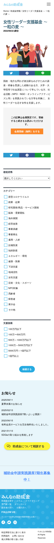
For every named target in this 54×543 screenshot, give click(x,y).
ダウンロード (20, 504)
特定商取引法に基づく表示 (13, 532)
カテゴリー (9, 190)
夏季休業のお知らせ (11, 403)
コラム (19, 500)
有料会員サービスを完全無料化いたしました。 (25, 424)
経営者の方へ (7, 507)
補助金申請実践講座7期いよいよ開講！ (21, 414)
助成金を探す (7, 500)
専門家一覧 (6, 504)
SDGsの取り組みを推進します (17, 434)
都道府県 (8, 172)
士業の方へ (21, 507)
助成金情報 (16, 10)
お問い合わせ (18, 535)
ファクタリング (32, 500)
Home (6, 10)
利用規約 (5, 535)
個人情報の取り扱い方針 (12, 539)
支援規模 (8, 323)
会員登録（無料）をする (27, 131)
